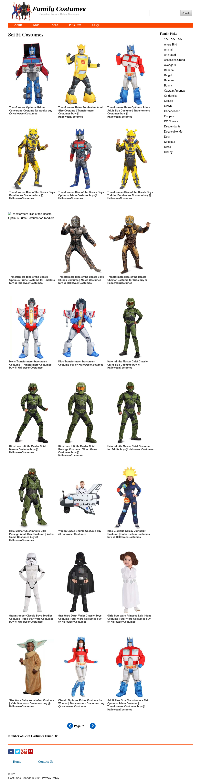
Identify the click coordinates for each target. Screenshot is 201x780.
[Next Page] (93, 728)
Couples (169, 116)
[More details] (31, 82)
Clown (168, 106)
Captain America (174, 90)
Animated (170, 55)
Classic (168, 101)
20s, (166, 39)
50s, (173, 39)
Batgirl (168, 75)
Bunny (168, 85)
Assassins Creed (174, 60)
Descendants (172, 126)
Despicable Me (173, 131)
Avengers (170, 65)
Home (17, 761)
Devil (167, 136)
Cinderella (170, 96)
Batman (169, 80)
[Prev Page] (70, 728)
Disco (167, 147)
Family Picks (168, 33)
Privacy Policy (50, 778)
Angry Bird (170, 44)
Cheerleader (172, 111)
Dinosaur (169, 142)
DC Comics (171, 121)
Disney (168, 152)
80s (180, 39)
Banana (169, 70)
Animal (168, 49)
